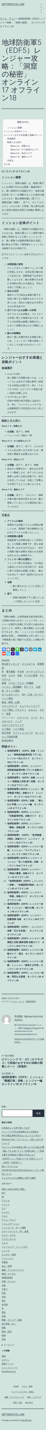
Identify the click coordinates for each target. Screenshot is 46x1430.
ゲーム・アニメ (18, 1001)
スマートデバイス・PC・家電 (15, 1231)
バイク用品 (18, 729)
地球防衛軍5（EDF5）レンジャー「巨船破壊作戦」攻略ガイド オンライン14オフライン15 (25, 816)
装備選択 (11, 138)
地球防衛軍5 (31, 1001)
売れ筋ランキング (11, 664)
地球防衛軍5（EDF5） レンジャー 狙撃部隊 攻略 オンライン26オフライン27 (25, 919)
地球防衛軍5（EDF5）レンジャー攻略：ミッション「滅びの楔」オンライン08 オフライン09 (25, 908)
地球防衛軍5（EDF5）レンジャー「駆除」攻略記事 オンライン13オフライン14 (25, 827)
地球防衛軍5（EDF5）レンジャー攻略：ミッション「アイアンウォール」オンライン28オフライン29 (25, 850)
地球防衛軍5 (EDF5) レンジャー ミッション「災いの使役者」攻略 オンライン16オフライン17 (25, 862)
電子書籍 (10, 671)
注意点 (10, 160)
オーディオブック (35, 671)
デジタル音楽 (31, 675)
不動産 (5, 1262)
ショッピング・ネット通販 (14, 1227)
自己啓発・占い (9, 1324)
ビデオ (11, 675)
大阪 (4, 1285)
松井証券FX (7, 740)
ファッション (8, 1258)
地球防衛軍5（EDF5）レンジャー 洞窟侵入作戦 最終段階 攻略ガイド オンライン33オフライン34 (25, 942)
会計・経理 (7, 1266)
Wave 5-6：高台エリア (21, 153)
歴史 (4, 1312)
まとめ (7, 164)
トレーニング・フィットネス (15, 1247)
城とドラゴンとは (10, 1166)
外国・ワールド (9, 1281)
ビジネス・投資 (9, 1254)
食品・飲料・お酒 (11, 702)
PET (3, 1193)
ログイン (6, 1360)
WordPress (26, 1420)
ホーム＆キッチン (11, 694)
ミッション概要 (14, 128)
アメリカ (6, 1200)
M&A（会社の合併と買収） (14, 1189)
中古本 (20, 671)
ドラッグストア (9, 706)
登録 (4, 1356)
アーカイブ (9, 1345)
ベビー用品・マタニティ (14, 710)
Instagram (28, 1028)
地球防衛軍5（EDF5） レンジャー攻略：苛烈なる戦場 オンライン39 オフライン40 (25, 977)
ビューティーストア (30, 706)
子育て (5, 1289)
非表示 (25, 122)
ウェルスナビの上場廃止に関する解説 (19, 1178)
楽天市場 (6, 733)
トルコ (5, 1243)
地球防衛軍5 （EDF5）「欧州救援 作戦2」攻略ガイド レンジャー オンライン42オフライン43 (25, 839)
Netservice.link (13, 4)
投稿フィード (8, 1364)
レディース (22, 717)
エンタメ (6, 1212)
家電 (4, 683)
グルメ (5, 1216)
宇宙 (4, 1297)
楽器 (8, 713)
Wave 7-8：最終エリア (21, 157)
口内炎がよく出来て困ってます (16, 1128)
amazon (6, 660)
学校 (4, 1293)
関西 (4, 1328)
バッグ (18, 721)
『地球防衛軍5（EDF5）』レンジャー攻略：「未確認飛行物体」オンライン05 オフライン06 (25, 885)
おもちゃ (32, 710)
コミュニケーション (11, 1224)
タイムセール (28, 664)
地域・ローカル (9, 1274)
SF (3, 1197)
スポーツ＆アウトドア (13, 725)
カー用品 (6, 729)
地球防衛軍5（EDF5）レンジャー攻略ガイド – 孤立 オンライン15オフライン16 (25, 954)
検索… (4, 1106)
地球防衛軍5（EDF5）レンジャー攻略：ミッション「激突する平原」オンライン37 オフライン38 (25, 965)
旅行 (4, 1301)
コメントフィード (10, 1367)
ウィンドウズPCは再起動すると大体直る (20, 1132)
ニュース (6, 1251)
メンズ (34, 717)
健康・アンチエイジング (13, 1270)
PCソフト (29, 687)
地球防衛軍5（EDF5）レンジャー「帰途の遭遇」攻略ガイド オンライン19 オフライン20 (25, 873)
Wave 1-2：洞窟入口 (20, 146)
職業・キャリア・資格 (12, 1320)
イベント (6, 1204)
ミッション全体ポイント (15, 131)
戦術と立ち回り (14, 142)
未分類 (5, 1304)
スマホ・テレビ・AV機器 (20, 683)
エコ (4, 1208)
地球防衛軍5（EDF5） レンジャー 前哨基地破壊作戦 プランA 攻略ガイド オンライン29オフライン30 (25, 770)
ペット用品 (7, 698)
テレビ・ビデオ (9, 1235)
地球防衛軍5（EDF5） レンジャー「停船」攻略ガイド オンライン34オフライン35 (25, 896)
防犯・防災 (7, 1331)
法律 (4, 1316)
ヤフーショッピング (23, 733)
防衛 (4, 1335)
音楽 (19, 675)
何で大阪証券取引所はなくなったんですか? (21, 1135)
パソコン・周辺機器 (12, 687)
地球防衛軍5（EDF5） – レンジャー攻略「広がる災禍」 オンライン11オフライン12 (25, 931)
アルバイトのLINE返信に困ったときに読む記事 (23, 1147)
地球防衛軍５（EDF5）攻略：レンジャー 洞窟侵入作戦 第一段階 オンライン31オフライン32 (25, 781)
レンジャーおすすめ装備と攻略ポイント (23, 135)
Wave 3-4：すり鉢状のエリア (24, 149)
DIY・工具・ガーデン (32, 694)
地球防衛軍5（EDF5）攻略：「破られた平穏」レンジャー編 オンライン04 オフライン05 (25, 804)
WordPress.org (9, 1371)
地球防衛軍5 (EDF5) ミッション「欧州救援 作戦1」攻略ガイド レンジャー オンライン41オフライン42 (25, 793)
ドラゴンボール (9, 1239)
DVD (4, 675)
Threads (35, 1028)
